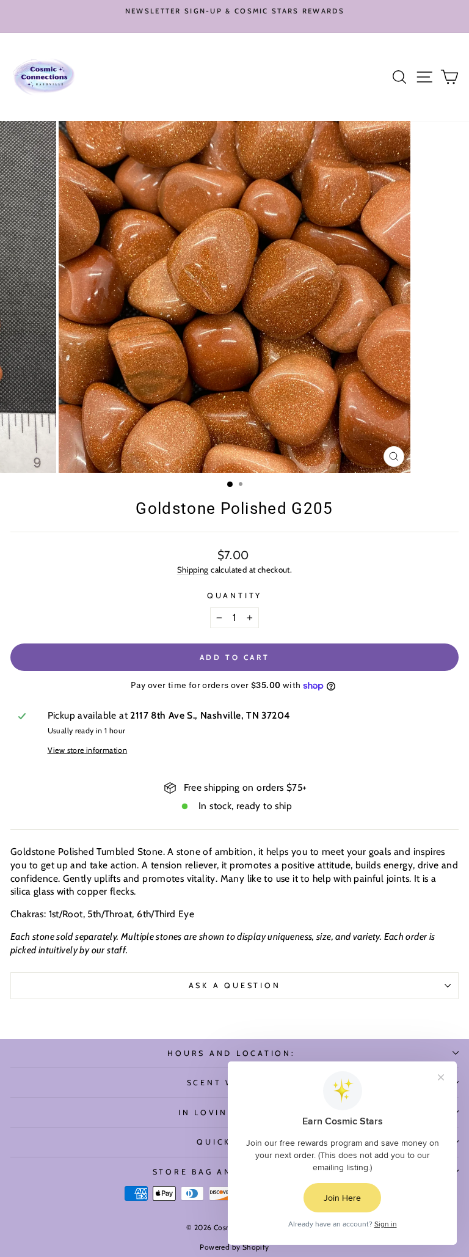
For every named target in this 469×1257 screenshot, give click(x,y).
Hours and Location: (231, 1053)
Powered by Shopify (234, 1247)
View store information (88, 750)
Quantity (234, 595)
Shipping (193, 569)
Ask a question (235, 985)
